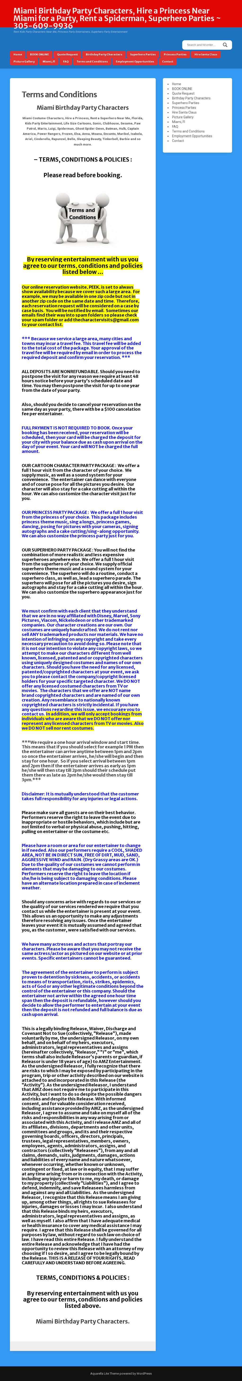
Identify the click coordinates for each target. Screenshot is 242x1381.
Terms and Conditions (92, 61)
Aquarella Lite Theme (104, 1373)
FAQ (66, 61)
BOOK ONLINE (39, 54)
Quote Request (67, 54)
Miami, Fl (49, 61)
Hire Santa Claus (205, 54)
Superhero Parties (143, 54)
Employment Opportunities (135, 61)
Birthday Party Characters (104, 54)
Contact (167, 61)
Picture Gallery (24, 61)
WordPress (144, 1373)
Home (17, 54)
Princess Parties (175, 54)
